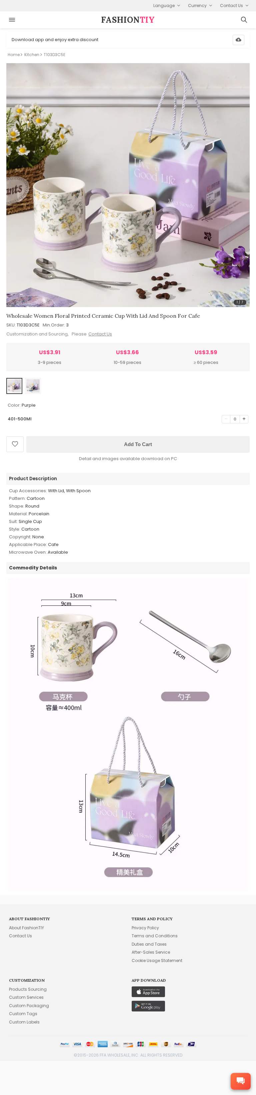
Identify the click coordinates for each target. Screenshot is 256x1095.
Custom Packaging (29, 1005)
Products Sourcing (28, 989)
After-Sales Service (151, 952)
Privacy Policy (145, 928)
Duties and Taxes (149, 944)
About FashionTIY (26, 928)
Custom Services (26, 997)
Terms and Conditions (155, 936)
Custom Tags (23, 1013)
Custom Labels (24, 1022)
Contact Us (100, 334)
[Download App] (238, 40)
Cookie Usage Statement (157, 960)
